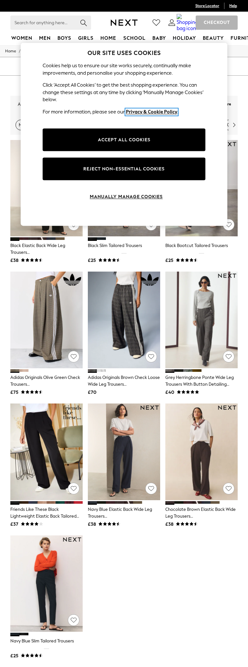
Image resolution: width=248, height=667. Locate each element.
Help (233, 6)
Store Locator (207, 6)
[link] (172, 23)
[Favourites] (156, 23)
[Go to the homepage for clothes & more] (124, 22)
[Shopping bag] (187, 23)
